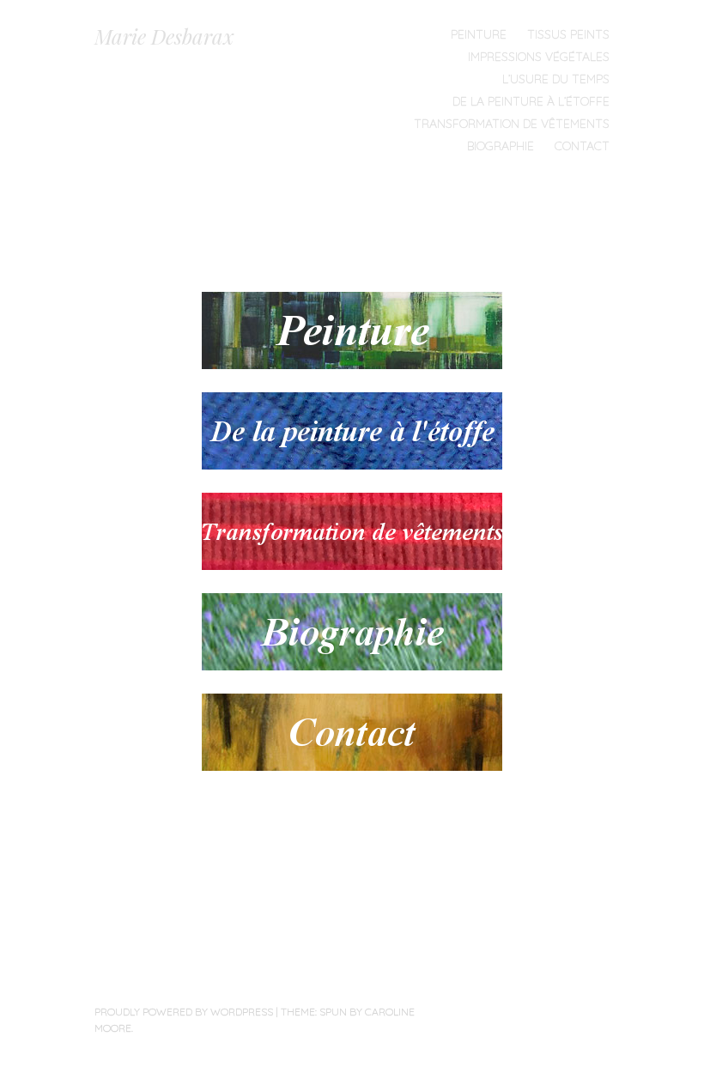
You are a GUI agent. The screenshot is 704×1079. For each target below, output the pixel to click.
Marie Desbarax (164, 36)
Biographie (500, 146)
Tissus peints (568, 34)
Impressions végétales (539, 56)
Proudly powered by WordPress (183, 1011)
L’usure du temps (556, 79)
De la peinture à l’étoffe (531, 101)
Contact (582, 146)
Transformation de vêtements (512, 123)
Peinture (479, 34)
